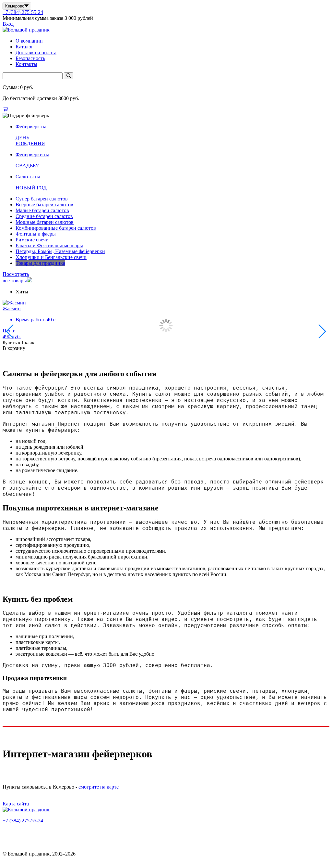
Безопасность (30, 58)
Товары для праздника (40, 263)
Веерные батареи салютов (44, 204)
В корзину (14, 348)
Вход (8, 24)
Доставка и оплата (36, 52)
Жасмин (12, 308)
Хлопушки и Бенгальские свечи (51, 257)
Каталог (24, 46)
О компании (29, 41)
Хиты (22, 291)
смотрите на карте (98, 787)
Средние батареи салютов (44, 216)
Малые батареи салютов (42, 210)
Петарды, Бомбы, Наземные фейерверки (60, 251)
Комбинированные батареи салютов (56, 228)
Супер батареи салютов (42, 198)
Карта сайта (16, 803)
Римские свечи (32, 239)
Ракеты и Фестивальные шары (49, 245)
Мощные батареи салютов (45, 222)
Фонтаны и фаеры (36, 234)
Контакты (26, 64)
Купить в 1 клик (18, 342)
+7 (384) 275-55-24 (23, 12)
